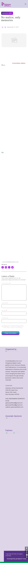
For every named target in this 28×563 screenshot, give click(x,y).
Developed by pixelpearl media (16, 558)
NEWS (10, 13)
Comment (6, 283)
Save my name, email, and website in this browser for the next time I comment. (13, 326)
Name (4, 302)
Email (4, 310)
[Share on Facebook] (3, 267)
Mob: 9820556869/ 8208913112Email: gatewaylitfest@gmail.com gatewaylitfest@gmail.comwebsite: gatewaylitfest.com (15, 403)
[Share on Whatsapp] (9, 267)
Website (5, 317)
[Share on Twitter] (12, 267)
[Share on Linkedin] (6, 267)
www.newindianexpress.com (10, 261)
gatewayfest (5, 13)
